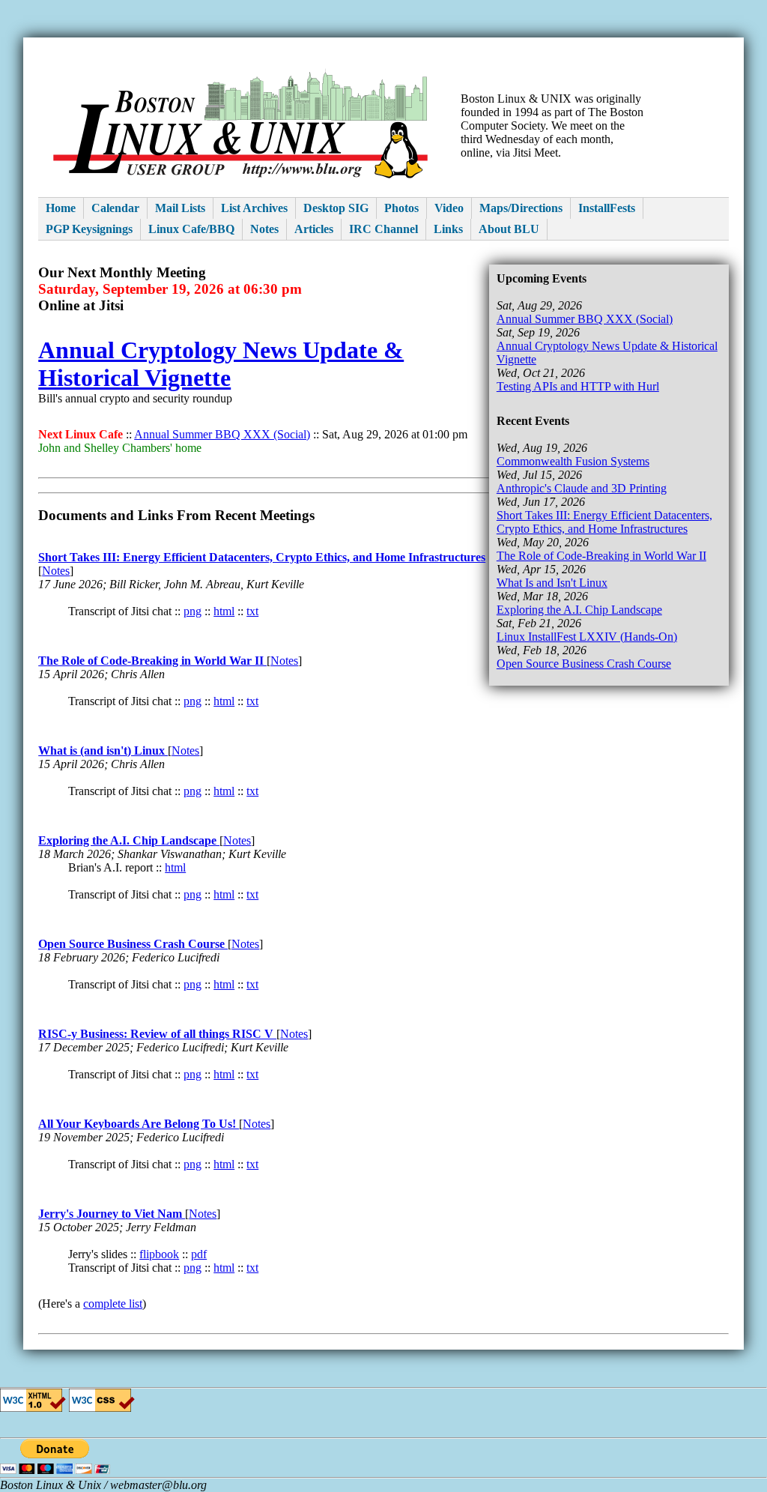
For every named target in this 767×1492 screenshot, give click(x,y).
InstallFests (606, 208)
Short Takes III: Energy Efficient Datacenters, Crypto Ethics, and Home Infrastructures (604, 522)
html (223, 611)
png (192, 611)
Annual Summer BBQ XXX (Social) (585, 318)
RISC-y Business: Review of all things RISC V (157, 1033)
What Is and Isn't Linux (552, 582)
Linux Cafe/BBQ (191, 229)
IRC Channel (383, 229)
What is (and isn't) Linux (103, 750)
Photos (401, 208)
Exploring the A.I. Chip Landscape (579, 609)
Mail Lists (180, 208)
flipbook (159, 1254)
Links (448, 229)
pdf (199, 1254)
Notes (264, 229)
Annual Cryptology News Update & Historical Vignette (221, 363)
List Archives (254, 208)
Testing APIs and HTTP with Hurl (578, 386)
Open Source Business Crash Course (584, 663)
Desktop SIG (336, 208)
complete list (112, 1303)
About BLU (509, 229)
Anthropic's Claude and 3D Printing (582, 488)
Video (449, 208)
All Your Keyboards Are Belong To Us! (138, 1123)
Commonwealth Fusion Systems (573, 461)
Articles (313, 229)
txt (252, 611)
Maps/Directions (521, 208)
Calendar (115, 208)
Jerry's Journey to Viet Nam (111, 1213)
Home (61, 208)
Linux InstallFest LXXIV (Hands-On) (587, 636)
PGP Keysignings (89, 229)
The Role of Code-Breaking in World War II (601, 555)
